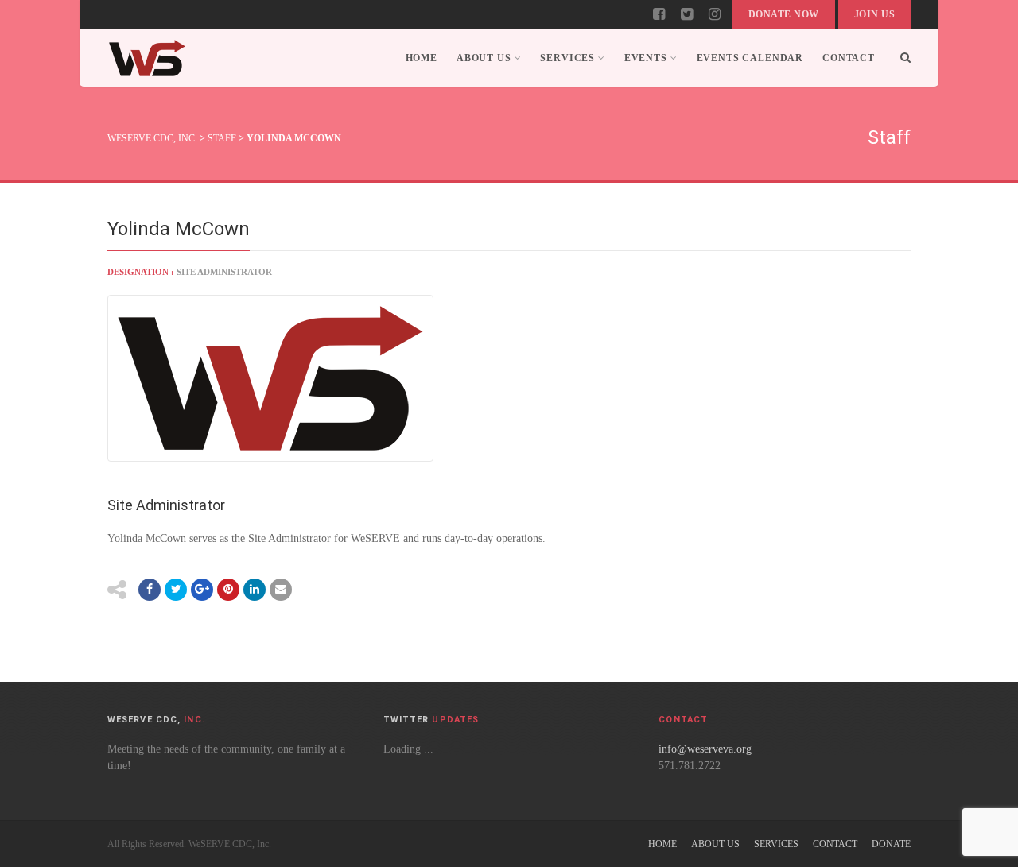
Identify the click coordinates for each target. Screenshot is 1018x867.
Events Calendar (750, 58)
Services (567, 58)
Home (421, 58)
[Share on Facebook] (149, 590)
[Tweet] (176, 590)
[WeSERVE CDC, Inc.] (147, 58)
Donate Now (783, 14)
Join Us (874, 14)
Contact (848, 58)
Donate (891, 844)
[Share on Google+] (202, 590)
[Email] (254, 590)
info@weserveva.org (705, 749)
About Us (484, 58)
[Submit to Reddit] (228, 590)
